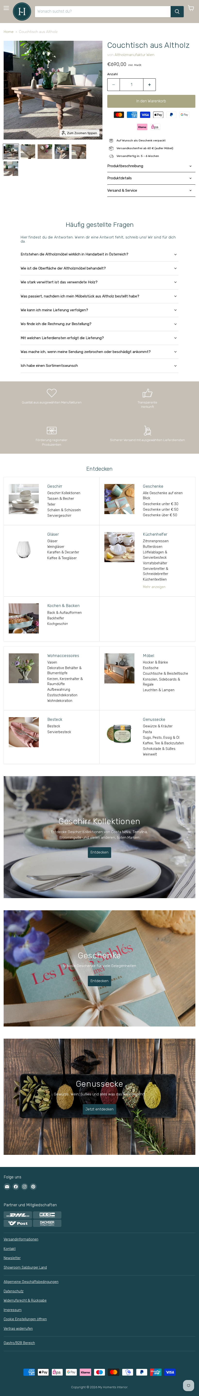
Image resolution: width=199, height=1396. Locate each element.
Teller (51, 504)
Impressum (13, 1310)
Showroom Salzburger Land (25, 1267)
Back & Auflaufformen (64, 613)
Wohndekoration (59, 701)
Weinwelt (150, 754)
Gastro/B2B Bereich (19, 1343)
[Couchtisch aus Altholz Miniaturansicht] (11, 151)
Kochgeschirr (57, 624)
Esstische (150, 668)
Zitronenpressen (156, 541)
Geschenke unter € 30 (160, 504)
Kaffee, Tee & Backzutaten (163, 743)
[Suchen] (177, 11)
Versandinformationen (21, 1239)
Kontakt (10, 1249)
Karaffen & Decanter (63, 552)
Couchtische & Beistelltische (165, 674)
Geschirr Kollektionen (63, 493)
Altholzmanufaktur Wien (134, 55)
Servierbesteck (59, 732)
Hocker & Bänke (155, 662)
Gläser (52, 541)
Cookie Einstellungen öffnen (25, 1319)
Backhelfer (55, 618)
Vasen (52, 662)
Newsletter (12, 1258)
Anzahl (112, 74)
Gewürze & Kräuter (158, 726)
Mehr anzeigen (154, 587)
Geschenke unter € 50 (160, 510)
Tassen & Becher (60, 499)
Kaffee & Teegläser (62, 558)
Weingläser (55, 547)
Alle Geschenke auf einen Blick (163, 495)
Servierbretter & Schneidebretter (155, 571)
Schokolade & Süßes (159, 749)
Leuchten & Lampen (158, 690)
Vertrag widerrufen (18, 1329)
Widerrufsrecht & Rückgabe (25, 1300)
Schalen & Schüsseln (64, 510)
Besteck (53, 726)
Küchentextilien (155, 579)
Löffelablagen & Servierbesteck (155, 554)
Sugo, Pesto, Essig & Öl (161, 738)
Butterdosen (152, 547)
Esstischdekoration (62, 695)
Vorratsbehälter (155, 563)
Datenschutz (14, 1291)
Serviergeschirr (59, 516)
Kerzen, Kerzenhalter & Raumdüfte (65, 681)
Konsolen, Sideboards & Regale (161, 682)
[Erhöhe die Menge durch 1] (149, 84)
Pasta (147, 732)
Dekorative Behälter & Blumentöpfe (64, 670)
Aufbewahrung (58, 690)
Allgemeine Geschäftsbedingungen (31, 1282)
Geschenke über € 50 (160, 515)
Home (9, 32)
